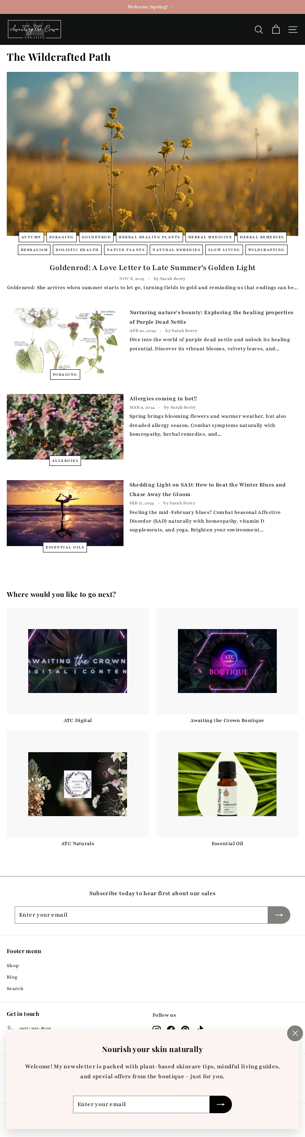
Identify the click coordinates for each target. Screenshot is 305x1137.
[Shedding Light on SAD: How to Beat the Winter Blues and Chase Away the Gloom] (65, 513)
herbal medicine (210, 237)
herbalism (34, 249)
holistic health (77, 249)
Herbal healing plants (149, 237)
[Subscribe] (221, 1104)
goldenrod (96, 237)
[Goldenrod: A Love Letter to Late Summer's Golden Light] (152, 154)
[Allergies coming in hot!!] (65, 426)
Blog (12, 977)
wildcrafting (266, 249)
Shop (13, 965)
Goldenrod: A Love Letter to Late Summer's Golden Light (153, 268)
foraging (61, 237)
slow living (224, 249)
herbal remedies (262, 237)
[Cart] (275, 29)
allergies (65, 460)
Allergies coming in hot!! (163, 398)
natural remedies (176, 249)
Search (15, 988)
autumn (31, 237)
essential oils (65, 547)
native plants (126, 249)
